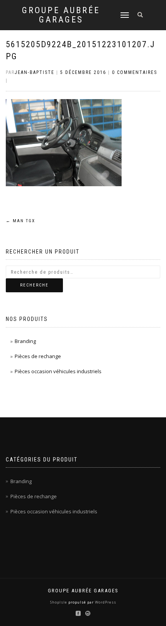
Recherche (34, 285)
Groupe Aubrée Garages (61, 15)
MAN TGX (20, 220)
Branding (25, 341)
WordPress (105, 602)
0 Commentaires (134, 72)
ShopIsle (59, 602)
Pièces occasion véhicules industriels (58, 371)
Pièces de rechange (38, 356)
